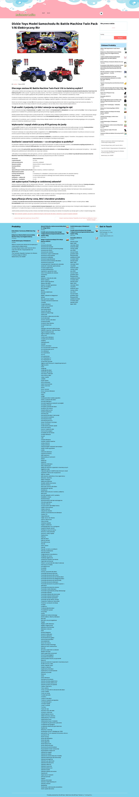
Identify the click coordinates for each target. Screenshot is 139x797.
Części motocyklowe (47, 306)
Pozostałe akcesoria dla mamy (49, 575)
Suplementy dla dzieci (47, 669)
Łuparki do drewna (46, 453)
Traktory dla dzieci (46, 698)
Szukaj (102, 34)
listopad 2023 (74, 297)
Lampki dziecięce (46, 439)
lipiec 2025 (73, 262)
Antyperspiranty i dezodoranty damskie (52, 264)
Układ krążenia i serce (47, 714)
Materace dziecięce (46, 464)
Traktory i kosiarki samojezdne (49, 700)
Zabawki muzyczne (46, 766)
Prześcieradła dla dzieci (47, 608)
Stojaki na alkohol (46, 667)
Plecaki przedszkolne (47, 551)
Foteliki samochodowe (47, 339)
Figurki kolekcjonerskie (47, 332)
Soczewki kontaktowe (47, 657)
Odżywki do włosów (46, 511)
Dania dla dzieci (45, 307)
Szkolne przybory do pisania (49, 684)
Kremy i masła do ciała (47, 429)
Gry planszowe (45, 356)
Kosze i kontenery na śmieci (49, 422)
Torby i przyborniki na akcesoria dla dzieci (53, 690)
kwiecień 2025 (74, 268)
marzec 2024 (74, 290)
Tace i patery (45, 688)
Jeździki (43, 379)
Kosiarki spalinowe (46, 412)
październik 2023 (75, 299)
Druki (42, 327)
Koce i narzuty (45, 389)
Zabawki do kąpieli (46, 752)
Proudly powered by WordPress (56, 795)
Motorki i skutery (45, 485)
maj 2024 (73, 287)
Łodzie (43, 450)
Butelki (43, 297)
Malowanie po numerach (48, 457)
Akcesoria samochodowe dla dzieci (51, 261)
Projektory (44, 606)
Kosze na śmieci (45, 424)
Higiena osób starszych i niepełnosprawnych (53, 363)
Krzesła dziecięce (46, 434)
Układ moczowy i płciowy (48, 716)
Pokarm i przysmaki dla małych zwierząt (52, 563)
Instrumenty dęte (46, 375)
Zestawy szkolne (45, 783)
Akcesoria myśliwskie (47, 257)
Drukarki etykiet (45, 321)
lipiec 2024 (73, 283)
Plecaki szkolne (45, 552)
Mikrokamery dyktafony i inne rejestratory (53, 476)
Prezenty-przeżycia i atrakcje (49, 603)
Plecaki (43, 547)
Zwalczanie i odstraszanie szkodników (51, 787)
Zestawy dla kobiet (46, 780)
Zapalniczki (44, 773)
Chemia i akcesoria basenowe (49, 301)
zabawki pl (59, 214)
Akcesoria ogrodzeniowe (48, 259)
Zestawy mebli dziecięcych (48, 782)
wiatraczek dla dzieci (50, 214)
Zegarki (43, 778)
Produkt (43, 604)
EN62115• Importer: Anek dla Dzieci (50, 330)
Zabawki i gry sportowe (47, 761)
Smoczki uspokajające (47, 655)
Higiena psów (45, 365)
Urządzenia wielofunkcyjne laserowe (51, 726)
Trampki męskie (45, 704)
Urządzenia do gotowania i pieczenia (51, 723)
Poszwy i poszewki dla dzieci (49, 571)
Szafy (42, 676)
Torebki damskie (45, 695)
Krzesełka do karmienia (47, 433)
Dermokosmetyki (46, 309)
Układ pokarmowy (46, 719)
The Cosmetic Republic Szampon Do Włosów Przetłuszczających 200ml (112, 151)
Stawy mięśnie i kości (47, 665)
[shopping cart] (101, 13)
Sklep (43, 13)
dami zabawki (18, 214)
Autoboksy (44, 274)
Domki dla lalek (45, 318)
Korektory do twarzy (47, 408)
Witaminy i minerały (46, 730)
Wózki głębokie (45, 742)
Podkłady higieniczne (47, 558)
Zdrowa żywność (45, 776)
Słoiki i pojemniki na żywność (49, 653)
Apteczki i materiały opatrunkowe (50, 266)
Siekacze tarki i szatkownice (49, 646)
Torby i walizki (45, 691)
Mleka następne (45, 479)
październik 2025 (75, 257)
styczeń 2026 (74, 252)
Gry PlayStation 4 (46, 358)
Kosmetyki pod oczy (46, 420)
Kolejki (43, 396)
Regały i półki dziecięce (47, 624)
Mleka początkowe (46, 481)
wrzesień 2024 (74, 280)
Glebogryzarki (45, 342)
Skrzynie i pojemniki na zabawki (50, 650)
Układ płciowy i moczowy (48, 717)
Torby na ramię (45, 693)
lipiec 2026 (73, 243)
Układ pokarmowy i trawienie (49, 721)
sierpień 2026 (74, 241)
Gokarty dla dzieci (46, 346)
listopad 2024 (74, 276)
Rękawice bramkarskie (47, 627)
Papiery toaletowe (46, 525)
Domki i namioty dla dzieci (48, 320)
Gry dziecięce (45, 351)
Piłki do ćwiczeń (45, 540)
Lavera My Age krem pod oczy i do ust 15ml (26, 218)
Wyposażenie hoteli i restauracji (50, 749)
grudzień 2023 (74, 295)
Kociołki (43, 393)
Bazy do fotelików (46, 287)
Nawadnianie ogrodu (47, 488)
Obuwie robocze (45, 504)
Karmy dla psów (45, 382)
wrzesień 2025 (74, 259)
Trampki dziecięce (46, 702)
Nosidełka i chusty (46, 497)
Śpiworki (43, 660)
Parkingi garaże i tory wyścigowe (50, 526)
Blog (48, 13)
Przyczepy (44, 611)
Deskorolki (44, 314)
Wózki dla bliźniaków (46, 738)
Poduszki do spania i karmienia (49, 559)
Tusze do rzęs (45, 709)
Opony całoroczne (46, 519)
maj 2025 (73, 266)
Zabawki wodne (45, 770)
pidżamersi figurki (39, 214)
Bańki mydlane (45, 280)
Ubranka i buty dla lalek (47, 710)
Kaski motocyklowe (46, 384)
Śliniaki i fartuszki (45, 651)
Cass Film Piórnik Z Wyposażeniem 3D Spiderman (113, 148)
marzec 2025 (74, 269)
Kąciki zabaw (44, 380)
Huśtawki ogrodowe (46, 372)
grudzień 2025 (74, 254)
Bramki (43, 294)
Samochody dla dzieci (47, 639)
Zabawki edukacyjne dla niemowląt (51, 757)
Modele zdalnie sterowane (48, 483)
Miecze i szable (45, 474)
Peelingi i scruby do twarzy (48, 530)
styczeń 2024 (74, 294)
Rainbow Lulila (25, 15)
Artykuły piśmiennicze (47, 269)
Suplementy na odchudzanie (49, 671)
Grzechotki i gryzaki (46, 361)
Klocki (42, 387)
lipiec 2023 (73, 304)
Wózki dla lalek (45, 740)
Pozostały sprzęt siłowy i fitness (50, 599)
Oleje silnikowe (45, 516)
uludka (15, 84)
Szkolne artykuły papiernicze (49, 681)
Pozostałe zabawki (46, 592)
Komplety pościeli (46, 405)
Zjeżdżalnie (44, 785)
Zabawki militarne (46, 764)
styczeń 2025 (74, 273)
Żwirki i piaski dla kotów (47, 789)
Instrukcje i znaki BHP (47, 373)
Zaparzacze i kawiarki (47, 775)
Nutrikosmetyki (45, 499)
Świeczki (43, 674)
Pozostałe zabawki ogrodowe (49, 598)
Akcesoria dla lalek (46, 245)
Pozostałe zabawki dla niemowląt (50, 594)
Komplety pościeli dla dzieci (49, 406)
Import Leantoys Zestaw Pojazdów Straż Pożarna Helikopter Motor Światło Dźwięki (78, 219)
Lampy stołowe (45, 445)
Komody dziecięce (46, 401)
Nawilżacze (44, 490)
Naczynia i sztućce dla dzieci (49, 486)
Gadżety (43, 340)
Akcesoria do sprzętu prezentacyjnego (52, 248)
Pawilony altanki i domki (47, 528)
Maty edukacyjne (46, 466)
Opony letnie (44, 521)
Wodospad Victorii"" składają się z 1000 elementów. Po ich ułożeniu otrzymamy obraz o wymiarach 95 (54, 733)
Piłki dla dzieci (45, 538)
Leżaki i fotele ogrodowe (48, 448)
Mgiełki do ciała (45, 469)
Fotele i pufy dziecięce (47, 337)
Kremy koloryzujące (46, 431)
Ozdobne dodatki (46, 523)
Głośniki (43, 344)
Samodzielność (45, 641)
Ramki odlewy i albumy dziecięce (50, 617)
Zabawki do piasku (46, 754)
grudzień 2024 (74, 274)
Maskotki (43, 462)
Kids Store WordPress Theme (74, 795)
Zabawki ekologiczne (47, 759)
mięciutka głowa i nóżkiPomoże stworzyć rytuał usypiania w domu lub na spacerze (54, 471)
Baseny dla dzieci (46, 283)
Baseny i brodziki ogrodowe (48, 285)
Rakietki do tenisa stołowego (49, 615)
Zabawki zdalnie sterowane (48, 771)
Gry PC (43, 354)
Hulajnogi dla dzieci (46, 370)
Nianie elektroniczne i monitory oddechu (52, 492)
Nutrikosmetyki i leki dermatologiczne (51, 500)
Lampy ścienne (45, 443)
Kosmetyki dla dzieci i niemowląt (50, 415)
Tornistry (43, 697)
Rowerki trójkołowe (46, 636)
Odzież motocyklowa (47, 507)
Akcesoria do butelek (47, 247)
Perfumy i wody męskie (47, 533)
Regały (43, 622)
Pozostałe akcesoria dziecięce (49, 582)
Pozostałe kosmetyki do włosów (50, 587)
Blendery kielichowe (46, 292)
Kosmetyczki (44, 413)
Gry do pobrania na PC (47, 349)
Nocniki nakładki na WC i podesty (50, 495)
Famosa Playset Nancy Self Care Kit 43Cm (112, 145)
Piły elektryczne (45, 542)
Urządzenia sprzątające (48, 724)
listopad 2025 (74, 255)
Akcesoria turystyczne (47, 262)
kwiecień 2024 (74, 288)
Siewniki (43, 648)
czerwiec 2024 (74, 285)
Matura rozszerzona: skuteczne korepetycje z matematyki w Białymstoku (112, 141)
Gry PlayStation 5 (46, 360)
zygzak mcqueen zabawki (70, 214)
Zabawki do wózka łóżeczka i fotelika (51, 756)
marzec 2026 (74, 248)
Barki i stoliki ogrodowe (47, 281)
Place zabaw (44, 545)
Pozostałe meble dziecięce (48, 589)
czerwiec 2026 (74, 245)
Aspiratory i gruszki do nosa (49, 271)
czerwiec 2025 (74, 264)
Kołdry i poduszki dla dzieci (48, 400)
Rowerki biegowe (46, 632)
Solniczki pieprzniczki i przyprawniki (51, 658)
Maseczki (43, 460)
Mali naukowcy (45, 455)
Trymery (43, 707)
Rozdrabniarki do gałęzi (47, 637)
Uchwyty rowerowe (46, 712)
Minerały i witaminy (46, 478)
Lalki (42, 438)
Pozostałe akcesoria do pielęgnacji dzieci (52, 578)
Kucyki (43, 436)
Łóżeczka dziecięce (46, 452)
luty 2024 (73, 292)
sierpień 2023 (74, 302)
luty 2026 (73, 250)
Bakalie (43, 276)
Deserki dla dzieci (46, 311)
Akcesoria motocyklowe (48, 255)
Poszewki (43, 570)
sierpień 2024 (74, 281)
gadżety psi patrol (28, 214)
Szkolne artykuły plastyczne (49, 683)
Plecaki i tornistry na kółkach (49, 549)
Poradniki (43, 568)
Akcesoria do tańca (46, 250)
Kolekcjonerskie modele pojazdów (50, 398)
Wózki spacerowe (46, 743)
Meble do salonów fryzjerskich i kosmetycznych (54, 467)
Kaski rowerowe (45, 386)
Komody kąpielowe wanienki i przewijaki (52, 403)
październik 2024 (75, 278)
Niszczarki (44, 493)
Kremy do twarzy (46, 427)
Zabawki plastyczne (46, 768)
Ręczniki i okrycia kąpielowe (49, 620)
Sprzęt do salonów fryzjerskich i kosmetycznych (54, 662)
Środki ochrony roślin (47, 664)
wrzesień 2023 (74, 301)
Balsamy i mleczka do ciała (48, 278)
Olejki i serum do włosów (48, 518)
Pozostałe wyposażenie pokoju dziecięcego (53, 591)
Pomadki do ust (45, 566)
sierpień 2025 (74, 261)
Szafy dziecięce (45, 677)
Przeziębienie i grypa (47, 610)
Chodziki (43, 302)
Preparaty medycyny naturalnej (50, 601)
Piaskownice (44, 535)
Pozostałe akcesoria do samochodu (51, 580)
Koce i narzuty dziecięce (48, 391)
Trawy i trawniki (45, 705)
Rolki (42, 631)
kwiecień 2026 (74, 247)
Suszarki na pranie (46, 672)
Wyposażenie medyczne (48, 750)
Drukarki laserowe (46, 325)
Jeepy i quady (45, 377)
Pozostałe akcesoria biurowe (49, 573)
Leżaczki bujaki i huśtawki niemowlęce (51, 446)
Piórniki (43, 544)
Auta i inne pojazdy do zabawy (49, 273)
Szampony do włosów (47, 679)
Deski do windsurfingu (47, 313)
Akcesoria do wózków (47, 252)
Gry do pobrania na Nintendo (49, 347)
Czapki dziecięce (46, 304)
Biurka (43, 290)
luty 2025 (73, 271)
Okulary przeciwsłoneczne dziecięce (51, 512)
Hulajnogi (43, 368)
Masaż (43, 459)
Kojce (42, 394)
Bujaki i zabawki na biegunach (49, 295)
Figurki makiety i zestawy (48, 334)
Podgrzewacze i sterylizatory (49, 554)
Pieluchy (43, 537)
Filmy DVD (44, 335)
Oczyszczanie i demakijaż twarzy (50, 505)
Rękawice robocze (46, 629)
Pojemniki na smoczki (47, 561)
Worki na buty (45, 737)
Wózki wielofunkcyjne (47, 745)
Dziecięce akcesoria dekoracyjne (50, 328)
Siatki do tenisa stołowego (48, 644)
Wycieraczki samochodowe (49, 747)
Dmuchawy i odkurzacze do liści (50, 316)
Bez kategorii (44, 288)
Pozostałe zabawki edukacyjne (49, 596)
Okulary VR (44, 514)
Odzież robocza (45, 509)
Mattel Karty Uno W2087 (107, 155)
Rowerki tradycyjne (46, 634)
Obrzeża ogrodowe (46, 502)
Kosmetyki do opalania (47, 417)
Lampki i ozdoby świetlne (48, 441)
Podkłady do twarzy (46, 556)
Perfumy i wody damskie (48, 532)
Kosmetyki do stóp (46, 419)
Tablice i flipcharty (46, 686)
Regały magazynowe (47, 625)
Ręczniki (43, 618)
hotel (42, 367)
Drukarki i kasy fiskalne (47, 323)
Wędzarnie (44, 728)
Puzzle (43, 613)
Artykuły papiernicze (47, 268)
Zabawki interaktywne (47, 763)
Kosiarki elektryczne (46, 410)
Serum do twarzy (46, 643)
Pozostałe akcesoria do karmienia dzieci (52, 577)
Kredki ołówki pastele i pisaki (49, 426)
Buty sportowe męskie (47, 299)
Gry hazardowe (45, 353)
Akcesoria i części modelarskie (49, 254)
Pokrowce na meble (46, 565)
